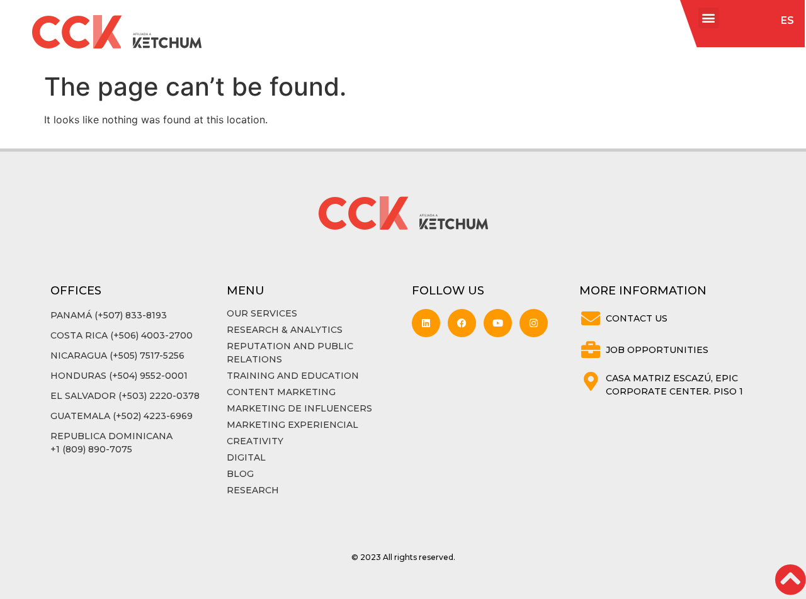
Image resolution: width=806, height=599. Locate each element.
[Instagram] (533, 323)
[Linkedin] (426, 323)
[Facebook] (462, 323)
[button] (708, 18)
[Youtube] (498, 323)
